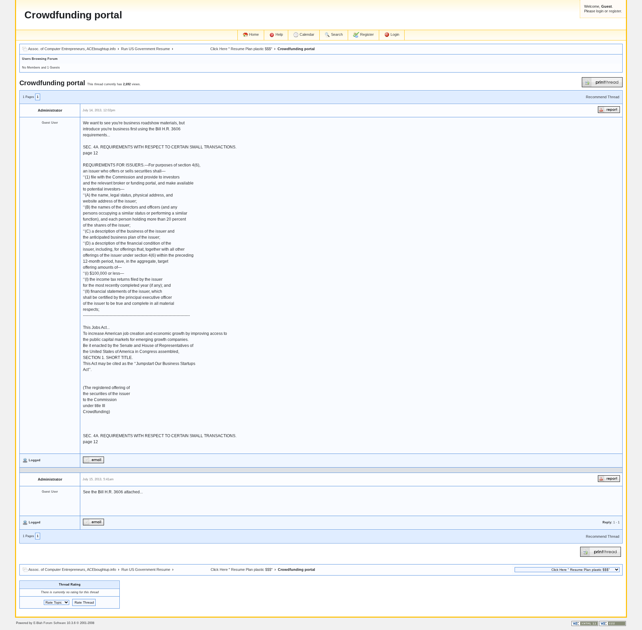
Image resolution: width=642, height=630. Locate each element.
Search (336, 34)
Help (279, 34)
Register (366, 34)
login (600, 11)
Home (253, 34)
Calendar (306, 34)
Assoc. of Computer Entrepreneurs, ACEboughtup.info (72, 49)
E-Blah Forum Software (49, 623)
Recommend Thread (602, 97)
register (615, 11)
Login (394, 34)
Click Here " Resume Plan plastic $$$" (223, 49)
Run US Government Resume (145, 49)
